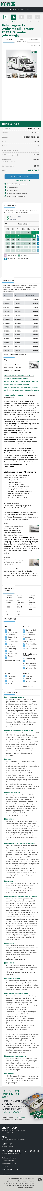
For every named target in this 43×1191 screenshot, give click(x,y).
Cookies (20, 1188)
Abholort (5, 133)
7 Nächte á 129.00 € (8, 160)
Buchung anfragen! (23, 177)
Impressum (6, 1174)
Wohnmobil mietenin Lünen (9, 1164)
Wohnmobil (6, 128)
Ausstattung (9, 619)
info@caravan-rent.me (13, 1140)
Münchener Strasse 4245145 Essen (13, 1131)
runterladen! (12, 1111)
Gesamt (4, 170)
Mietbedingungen (9, 692)
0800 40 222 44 (23, 10)
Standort (33, 39)
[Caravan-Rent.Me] (21, 3)
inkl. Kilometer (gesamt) (10, 155)
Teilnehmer (6, 146)
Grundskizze (34, 46)
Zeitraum (5, 137)
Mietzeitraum (9, 205)
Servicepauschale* (8, 166)
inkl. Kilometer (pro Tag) (10, 150)
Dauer (4, 141)
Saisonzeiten (8, 280)
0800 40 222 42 (8, 1147)
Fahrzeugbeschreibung (9, 355)
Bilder (9, 39)
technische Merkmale (9, 589)
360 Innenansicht (22, 40)
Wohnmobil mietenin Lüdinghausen (9, 1159)
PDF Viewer (21, 1117)
